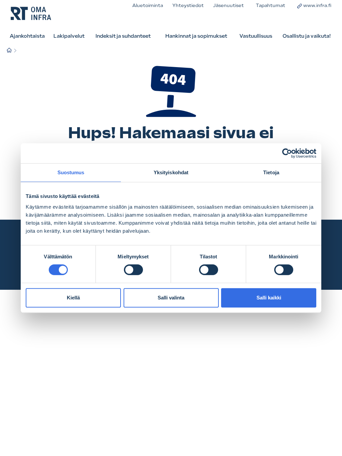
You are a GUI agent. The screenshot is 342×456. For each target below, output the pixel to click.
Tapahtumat (270, 5)
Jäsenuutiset (228, 5)
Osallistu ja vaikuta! (307, 36)
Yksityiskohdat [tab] (171, 172)
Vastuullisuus (255, 36)
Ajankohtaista (27, 36)
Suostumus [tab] (70, 172)
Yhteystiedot (188, 5)
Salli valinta (171, 297)
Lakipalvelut (68, 36)
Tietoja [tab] (271, 172)
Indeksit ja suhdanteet (123, 36)
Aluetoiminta (147, 5)
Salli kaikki (268, 297)
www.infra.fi (317, 5)
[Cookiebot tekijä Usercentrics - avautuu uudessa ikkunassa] (287, 153)
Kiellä (73, 297)
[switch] (133, 269)
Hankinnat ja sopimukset (196, 36)
